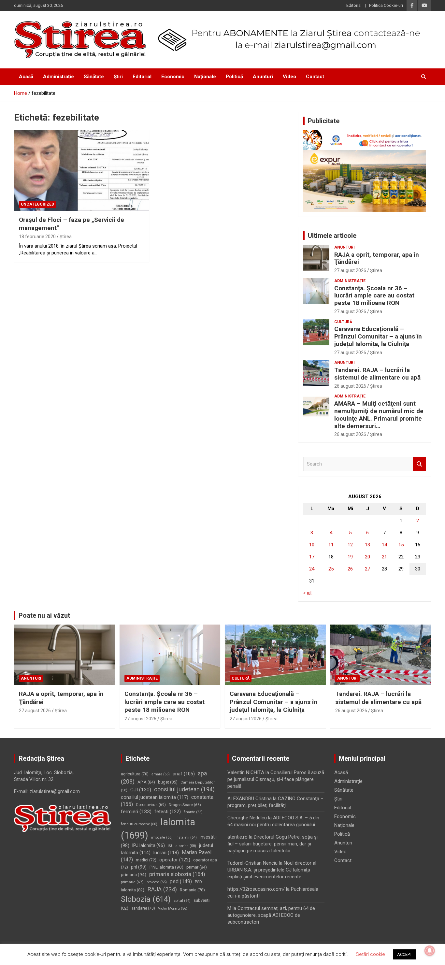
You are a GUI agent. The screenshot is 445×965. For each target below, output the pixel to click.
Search (419, 464)
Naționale (205, 76)
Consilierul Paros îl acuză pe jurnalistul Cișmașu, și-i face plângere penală (275, 779)
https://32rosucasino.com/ (256, 889)
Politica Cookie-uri (386, 5)
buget (168, 782)
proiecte (157, 882)
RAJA (162, 889)
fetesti (167, 811)
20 (367, 557)
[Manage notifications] (429, 950)
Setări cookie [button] (370, 954)
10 (311, 545)
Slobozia (146, 899)
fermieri (136, 811)
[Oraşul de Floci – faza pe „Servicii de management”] (82, 170)
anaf (184, 773)
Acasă (26, 76)
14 (384, 545)
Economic (172, 76)
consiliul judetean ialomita (154, 797)
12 (350, 545)
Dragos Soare (185, 804)
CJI (140, 790)
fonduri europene (139, 824)
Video (289, 76)
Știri (118, 76)
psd (181, 881)
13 (367, 545)
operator (174, 860)
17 (311, 557)
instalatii (186, 837)
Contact (315, 76)
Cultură (343, 322)
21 (384, 557)
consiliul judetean (184, 789)
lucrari (166, 853)
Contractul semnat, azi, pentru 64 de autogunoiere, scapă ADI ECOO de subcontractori (271, 915)
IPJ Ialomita (148, 845)
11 (331, 545)
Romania (192, 889)
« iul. (307, 593)
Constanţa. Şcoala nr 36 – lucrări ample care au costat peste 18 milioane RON (374, 295)
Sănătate (94, 76)
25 (331, 569)
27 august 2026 (350, 270)
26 (350, 569)
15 (401, 545)
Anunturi (263, 76)
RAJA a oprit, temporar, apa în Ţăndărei (376, 258)
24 (311, 569)
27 (367, 569)
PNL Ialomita (166, 867)
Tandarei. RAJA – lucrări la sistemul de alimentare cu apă (377, 373)
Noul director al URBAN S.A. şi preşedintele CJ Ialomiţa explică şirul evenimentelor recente (271, 870)
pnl (139, 867)
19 (350, 557)
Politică (234, 76)
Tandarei (143, 908)
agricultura (135, 774)
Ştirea (66, 236)
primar (196, 867)
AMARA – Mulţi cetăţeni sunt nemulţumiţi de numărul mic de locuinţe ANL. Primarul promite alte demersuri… (378, 414)
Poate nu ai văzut (44, 615)
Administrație (58, 76)
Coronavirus (151, 804)
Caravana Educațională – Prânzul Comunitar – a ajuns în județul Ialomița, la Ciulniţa (378, 336)
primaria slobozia (177, 874)
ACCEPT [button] (404, 954)
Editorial (354, 5)
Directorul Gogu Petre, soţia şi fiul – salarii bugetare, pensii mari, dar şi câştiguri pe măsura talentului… (272, 844)
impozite (162, 837)
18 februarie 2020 (37, 236)
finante (193, 812)
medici (146, 860)
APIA (146, 782)
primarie (132, 882)
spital (182, 900)
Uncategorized (37, 204)
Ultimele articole (332, 235)
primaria (133, 874)
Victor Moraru (172, 908)
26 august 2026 (350, 386)
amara (160, 774)
